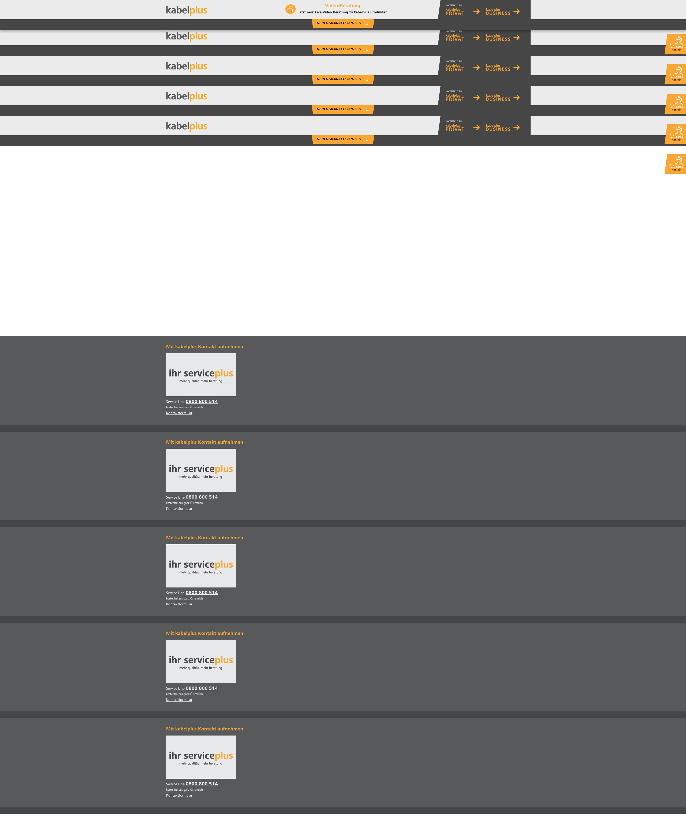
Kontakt (676, 170)
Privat (465, 9)
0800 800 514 (202, 401)
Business (506, 9)
